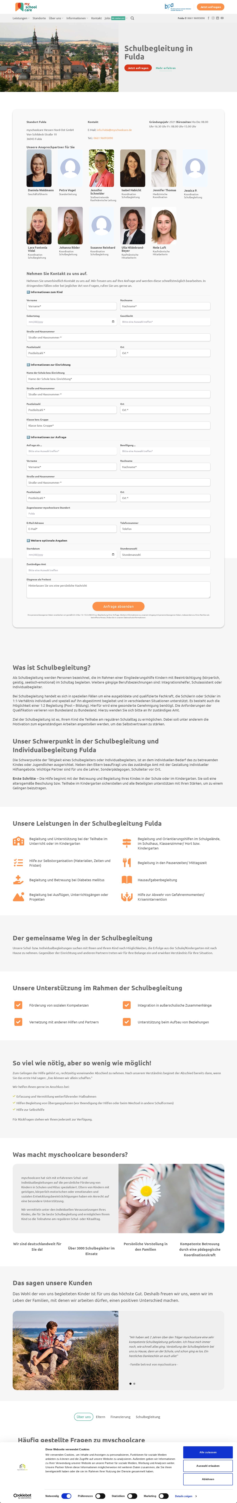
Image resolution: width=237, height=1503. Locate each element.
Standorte (39, 18)
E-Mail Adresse (35, 522)
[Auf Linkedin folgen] (217, 18)
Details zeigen (183, 1496)
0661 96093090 (103, 138)
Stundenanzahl (128, 548)
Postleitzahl (33, 347)
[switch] (100, 1496)
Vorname (32, 300)
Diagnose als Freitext (39, 579)
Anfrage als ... (34, 445)
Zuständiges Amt (36, 564)
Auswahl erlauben (207, 1465)
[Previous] (21, 1351)
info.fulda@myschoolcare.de (114, 129)
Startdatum (33, 548)
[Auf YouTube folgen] (222, 18)
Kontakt (96, 18)
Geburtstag (33, 315)
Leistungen (20, 18)
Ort (122, 347)
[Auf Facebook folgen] (208, 18)
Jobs (115, 18)
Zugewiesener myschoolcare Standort (48, 507)
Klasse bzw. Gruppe (37, 419)
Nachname (126, 300)
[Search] (132, 18)
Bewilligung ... (128, 445)
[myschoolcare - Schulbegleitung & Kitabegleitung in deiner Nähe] (30, 7)
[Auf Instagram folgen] (213, 18)
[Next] (216, 1351)
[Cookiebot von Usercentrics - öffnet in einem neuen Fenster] (22, 1496)
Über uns (55, 18)
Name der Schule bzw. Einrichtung (46, 372)
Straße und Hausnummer (41, 331)
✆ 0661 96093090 (195, 18)
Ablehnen (208, 1479)
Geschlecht (126, 315)
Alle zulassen (208, 1452)
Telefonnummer (129, 522)
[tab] (83, 1417)
